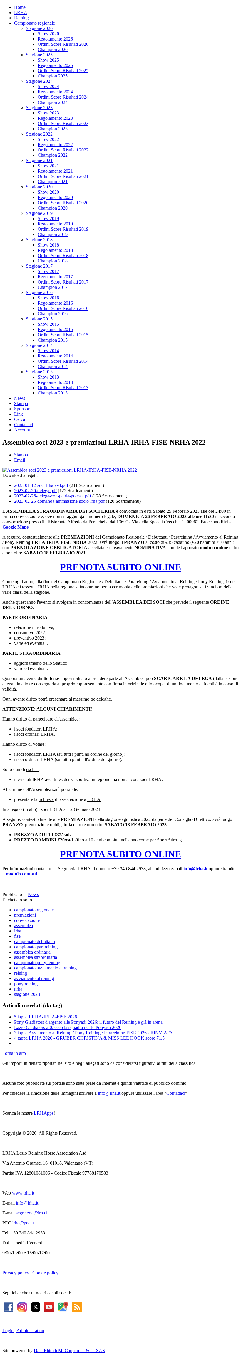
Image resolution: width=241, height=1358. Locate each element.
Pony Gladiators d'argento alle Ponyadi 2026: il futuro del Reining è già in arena (88, 1022)
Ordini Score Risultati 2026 (63, 44)
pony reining (26, 983)
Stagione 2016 (39, 292)
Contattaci (23, 424)
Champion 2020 (53, 207)
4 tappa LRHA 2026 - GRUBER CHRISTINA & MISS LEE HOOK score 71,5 (89, 1037)
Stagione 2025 (39, 54)
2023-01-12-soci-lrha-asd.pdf (41, 485)
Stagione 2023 (39, 107)
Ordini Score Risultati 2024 (63, 97)
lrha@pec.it (23, 1222)
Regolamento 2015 (55, 329)
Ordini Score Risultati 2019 (63, 229)
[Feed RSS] (77, 1306)
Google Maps (15, 526)
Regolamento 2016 (55, 303)
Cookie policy (45, 1272)
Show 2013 (48, 376)
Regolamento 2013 (55, 382)
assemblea (23, 925)
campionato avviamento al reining (45, 967)
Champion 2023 (53, 128)
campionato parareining (36, 946)
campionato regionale (34, 909)
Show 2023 (48, 112)
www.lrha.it (23, 1192)
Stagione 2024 (39, 81)
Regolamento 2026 (55, 38)
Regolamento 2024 (55, 91)
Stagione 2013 (39, 371)
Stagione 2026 (39, 28)
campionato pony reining (37, 962)
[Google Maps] (63, 1306)
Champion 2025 (53, 75)
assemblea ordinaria (32, 951)
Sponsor (21, 408)
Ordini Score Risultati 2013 (63, 387)
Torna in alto (14, 1053)
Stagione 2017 (39, 266)
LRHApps (43, 1113)
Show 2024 (48, 86)
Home (20, 7)
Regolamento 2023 (55, 118)
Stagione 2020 (39, 186)
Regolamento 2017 (55, 276)
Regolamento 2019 (55, 223)
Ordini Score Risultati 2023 (63, 123)
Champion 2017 (53, 287)
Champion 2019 (53, 234)
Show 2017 (48, 271)
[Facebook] (8, 1306)
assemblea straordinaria (35, 957)
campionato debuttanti (34, 941)
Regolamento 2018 (55, 250)
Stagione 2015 (39, 318)
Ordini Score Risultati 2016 (63, 308)
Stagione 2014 (39, 345)
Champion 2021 (53, 181)
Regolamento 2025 (55, 65)
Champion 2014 (53, 366)
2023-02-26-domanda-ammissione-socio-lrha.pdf (59, 501)
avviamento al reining (34, 978)
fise (17, 936)
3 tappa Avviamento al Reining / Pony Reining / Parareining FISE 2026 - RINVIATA (93, 1032)
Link (18, 413)
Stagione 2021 (39, 160)
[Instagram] (22, 1306)
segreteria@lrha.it (32, 1212)
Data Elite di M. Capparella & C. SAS (69, 1350)
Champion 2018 (53, 260)
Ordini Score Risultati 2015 (63, 334)
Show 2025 (48, 60)
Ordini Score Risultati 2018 (63, 255)
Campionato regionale (34, 23)
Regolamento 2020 (55, 197)
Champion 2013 (53, 392)
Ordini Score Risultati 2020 (63, 202)
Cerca (19, 419)
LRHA (20, 12)
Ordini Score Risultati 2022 (63, 149)
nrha (18, 988)
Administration (30, 1330)
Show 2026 (48, 33)
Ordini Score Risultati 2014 (63, 361)
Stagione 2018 (39, 239)
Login (8, 1330)
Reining (21, 17)
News (19, 398)
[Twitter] (35, 1306)
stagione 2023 (27, 994)
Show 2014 (48, 350)
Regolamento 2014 (55, 355)
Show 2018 (48, 244)
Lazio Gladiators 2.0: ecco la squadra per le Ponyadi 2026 (67, 1027)
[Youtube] (49, 1306)
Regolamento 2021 (55, 170)
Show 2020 (48, 192)
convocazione (27, 920)
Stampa (21, 403)
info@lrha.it (195, 868)
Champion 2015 (53, 340)
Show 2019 (48, 218)
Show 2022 (48, 139)
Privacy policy (15, 1272)
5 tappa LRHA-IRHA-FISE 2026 (45, 1016)
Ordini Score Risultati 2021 (63, 176)
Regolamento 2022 (55, 144)
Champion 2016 (53, 313)
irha (17, 930)
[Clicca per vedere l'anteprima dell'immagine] (69, 470)
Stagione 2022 (39, 133)
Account (22, 429)
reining (20, 973)
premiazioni (25, 914)
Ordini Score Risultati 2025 (63, 70)
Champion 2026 (53, 49)
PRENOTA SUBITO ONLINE (120, 567)
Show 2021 (48, 165)
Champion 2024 (53, 102)
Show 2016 (48, 297)
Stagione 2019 (39, 213)
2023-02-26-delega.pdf (35, 490)
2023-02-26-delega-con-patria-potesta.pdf (52, 495)
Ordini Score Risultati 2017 (63, 281)
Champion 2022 (53, 155)
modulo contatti (21, 873)
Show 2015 (48, 324)
